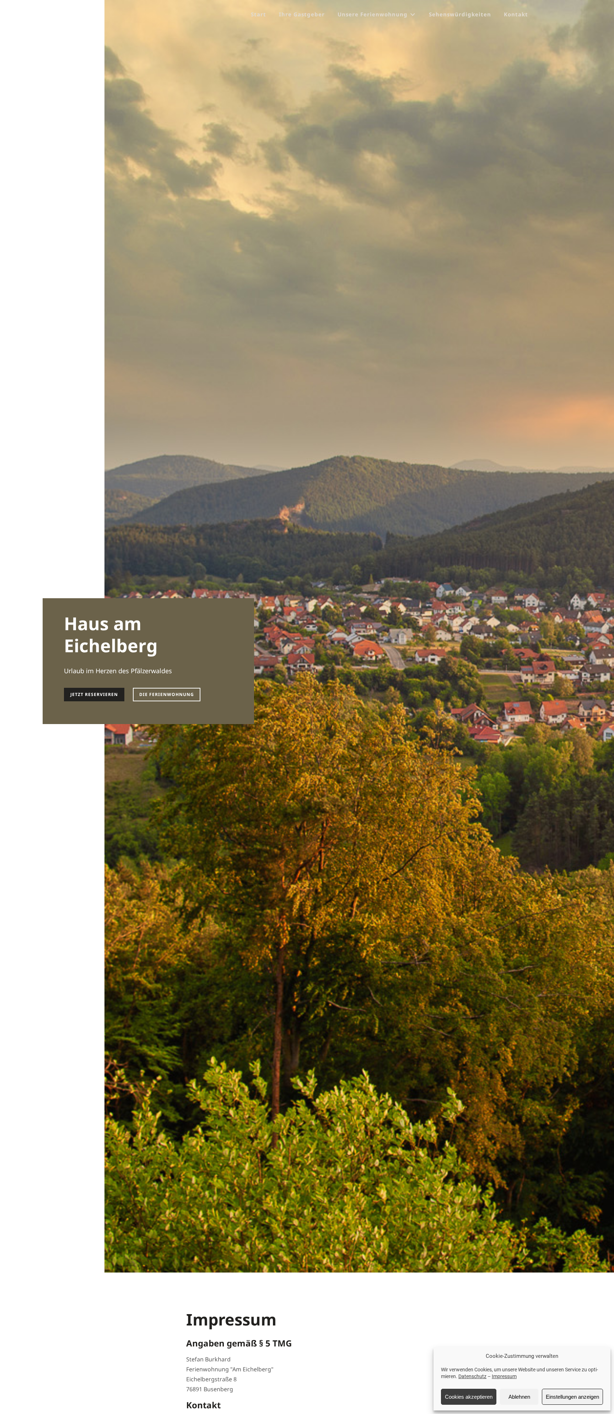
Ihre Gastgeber (302, 14)
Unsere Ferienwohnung (373, 14)
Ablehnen (519, 1397)
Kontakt (516, 14)
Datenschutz (472, 1376)
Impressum (504, 1376)
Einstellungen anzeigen (572, 1397)
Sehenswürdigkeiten (460, 14)
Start (258, 14)
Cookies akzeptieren (468, 1397)
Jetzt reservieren (94, 694)
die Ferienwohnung (166, 694)
